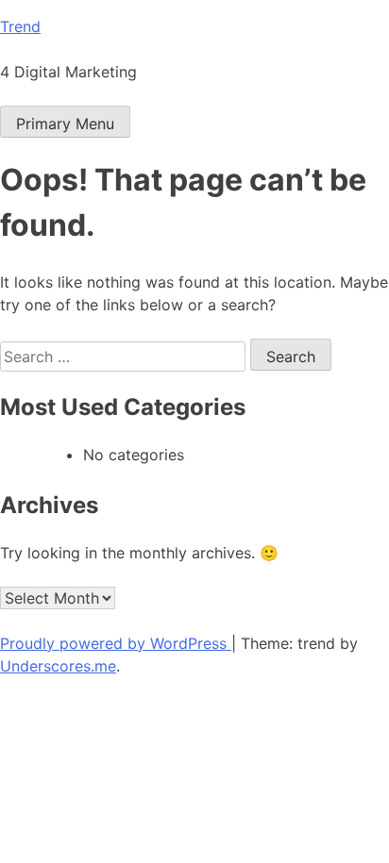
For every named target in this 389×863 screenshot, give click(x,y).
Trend (20, 26)
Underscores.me (58, 665)
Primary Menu (65, 123)
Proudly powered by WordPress (115, 643)
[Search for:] (125, 356)
